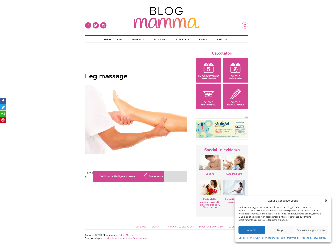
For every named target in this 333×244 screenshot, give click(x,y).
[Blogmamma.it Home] (166, 18)
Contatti (157, 226)
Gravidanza (113, 39)
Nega (280, 230)
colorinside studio (112, 238)
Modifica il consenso (211, 226)
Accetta (251, 230)
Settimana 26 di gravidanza (117, 176)
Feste (203, 39)
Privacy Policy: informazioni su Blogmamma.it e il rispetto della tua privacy (289, 237)
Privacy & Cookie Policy (181, 226)
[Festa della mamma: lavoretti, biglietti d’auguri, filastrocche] (210, 187)
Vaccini (210, 174)
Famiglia (138, 39)
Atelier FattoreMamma (137, 238)
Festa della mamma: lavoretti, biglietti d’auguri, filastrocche (209, 203)
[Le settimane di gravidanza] (234, 187)
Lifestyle (182, 39)
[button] (326, 200)
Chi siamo (141, 226)
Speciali (223, 39)
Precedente (155, 176)
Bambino (160, 39)
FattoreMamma (126, 235)
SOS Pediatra (234, 174)
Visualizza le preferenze (311, 230)
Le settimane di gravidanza (234, 201)
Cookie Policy (245, 237)
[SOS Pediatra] (234, 162)
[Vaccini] (210, 162)
